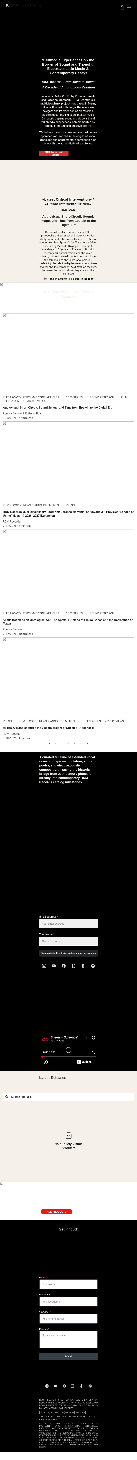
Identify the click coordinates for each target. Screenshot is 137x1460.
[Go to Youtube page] (54, 966)
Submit (68, 1356)
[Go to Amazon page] (83, 966)
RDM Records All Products (54, 153)
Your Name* (46, 934)
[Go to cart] (122, 7)
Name (42, 1277)
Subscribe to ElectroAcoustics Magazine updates (68, 953)
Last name (44, 1294)
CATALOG (45, 1412)
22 (81, 743)
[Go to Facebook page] (64, 966)
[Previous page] (49, 743)
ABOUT (57, 1412)
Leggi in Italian (82, 278)
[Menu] (129, 7)
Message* (44, 1329)
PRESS (68, 1412)
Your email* (44, 1312)
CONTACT (80, 1412)
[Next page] (88, 743)
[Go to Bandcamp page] (93, 966)
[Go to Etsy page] (73, 966)
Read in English (58, 278)
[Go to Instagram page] (44, 966)
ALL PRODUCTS (56, 1211)
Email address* (48, 916)
